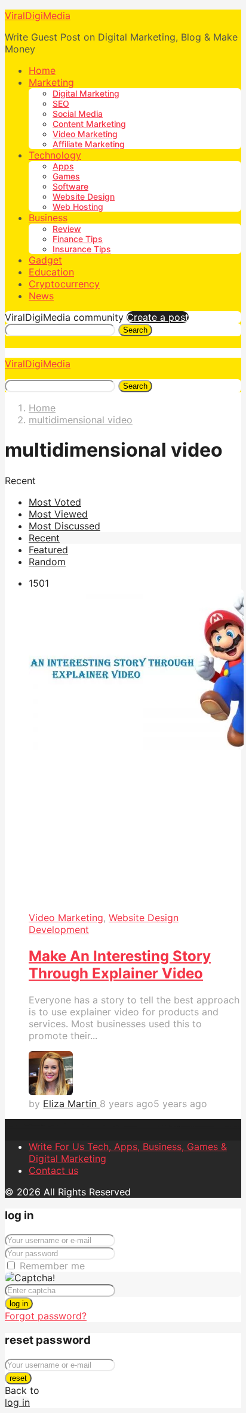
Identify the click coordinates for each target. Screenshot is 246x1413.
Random (47, 562)
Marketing (51, 82)
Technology (55, 155)
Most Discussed (64, 526)
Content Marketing (89, 124)
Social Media (78, 114)
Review (67, 229)
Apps (63, 166)
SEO (61, 103)
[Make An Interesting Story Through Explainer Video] (135, 750)
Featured (48, 550)
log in (19, 1303)
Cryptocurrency (64, 284)
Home (42, 70)
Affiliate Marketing (89, 144)
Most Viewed (58, 514)
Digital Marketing (86, 93)
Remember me (52, 1266)
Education (51, 272)
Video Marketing (85, 134)
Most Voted (55, 502)
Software (70, 186)
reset (18, 1378)
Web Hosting (78, 207)
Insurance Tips (82, 249)
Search (135, 330)
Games (66, 176)
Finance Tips (78, 239)
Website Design (84, 196)
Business (48, 218)
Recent (44, 538)
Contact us (53, 1170)
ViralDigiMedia (37, 15)
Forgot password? (46, 1316)
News (41, 296)
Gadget (45, 260)
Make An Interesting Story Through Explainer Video (120, 964)
